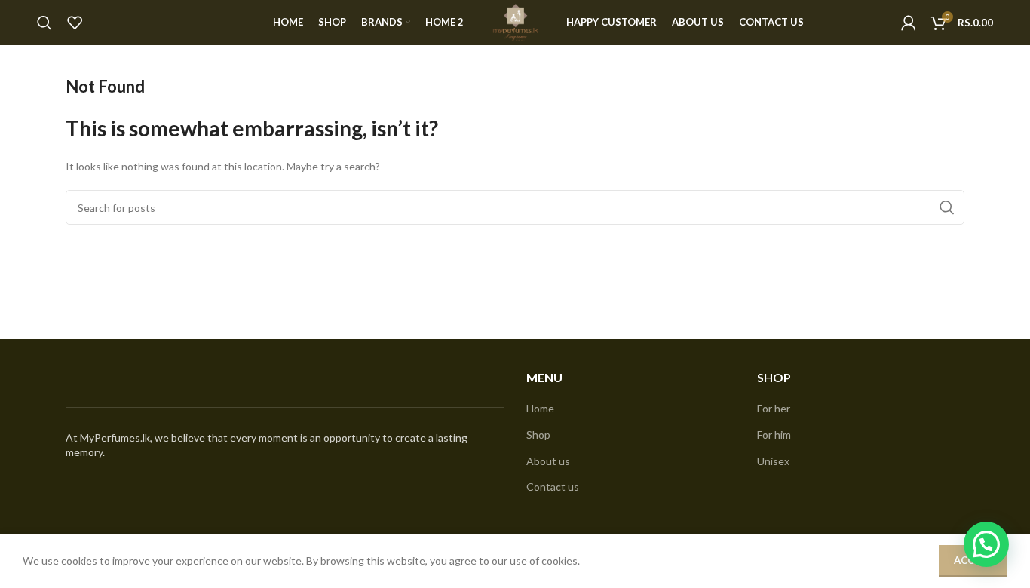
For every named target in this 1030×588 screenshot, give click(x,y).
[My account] (909, 23)
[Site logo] (514, 21)
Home (540, 408)
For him (774, 434)
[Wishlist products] (75, 23)
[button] (986, 544)
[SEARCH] (947, 207)
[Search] (44, 23)
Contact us (552, 486)
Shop (538, 434)
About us (548, 461)
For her (773, 408)
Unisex (773, 461)
